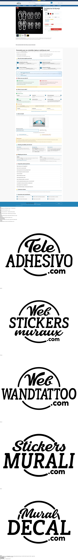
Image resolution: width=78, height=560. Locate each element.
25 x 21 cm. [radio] (47, 20)
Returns (11, 215)
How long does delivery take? (21, 177)
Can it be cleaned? (19, 173)
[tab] (17, 35)
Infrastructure (6, 217)
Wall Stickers (19, 5)
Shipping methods (2, 215)
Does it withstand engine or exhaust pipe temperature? (25, 186)
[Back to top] (0, 559)
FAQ (12, 215)
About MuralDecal (2, 217)
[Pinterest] (2, 558)
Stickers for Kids (31, 5)
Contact (1, 220)
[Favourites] (58, 3)
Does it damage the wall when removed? (23, 171)
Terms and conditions (3, 219)
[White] (46, 14)
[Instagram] (0, 558)
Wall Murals (24, 5)
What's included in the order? (21, 175)
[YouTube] (3, 558)
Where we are (10, 217)
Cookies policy (15, 219)
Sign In (59, 203)
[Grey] (53, 14)
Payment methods (7, 215)
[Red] (50, 14)
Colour (47, 12)
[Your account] (60, 3)
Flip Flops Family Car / (54, 7)
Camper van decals (38, 5)
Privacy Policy (39, 204)
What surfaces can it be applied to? (22, 166)
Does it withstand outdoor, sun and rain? (23, 179)
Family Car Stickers (60, 7)
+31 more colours (57, 13)
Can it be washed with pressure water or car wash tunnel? (25, 181)
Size (49, 19)
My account (7, 221)
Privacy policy (8, 219)
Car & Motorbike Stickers (47, 5)
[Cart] (61, 3)
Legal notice (11, 219)
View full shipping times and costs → (22, 160)
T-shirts (54, 5)
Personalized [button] (59, 5)
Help (9, 221)
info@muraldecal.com (3, 221)
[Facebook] (1, 558)
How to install (15, 215)
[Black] (48, 14)
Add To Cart (56, 29)
